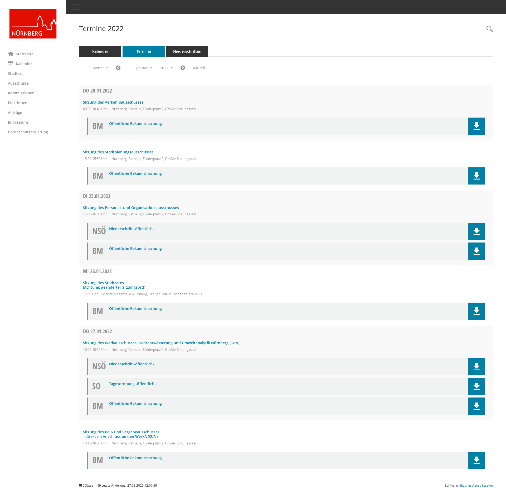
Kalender (24, 63)
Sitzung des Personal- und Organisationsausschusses (131, 207)
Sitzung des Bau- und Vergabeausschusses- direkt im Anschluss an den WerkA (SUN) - (121, 434)
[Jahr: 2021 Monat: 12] (118, 68)
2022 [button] (164, 67)
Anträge (15, 112)
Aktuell (199, 67)
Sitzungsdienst (476, 485)
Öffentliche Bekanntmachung (135, 124)
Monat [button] (99, 67)
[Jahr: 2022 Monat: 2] (183, 68)
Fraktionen (17, 102)
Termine (144, 51)
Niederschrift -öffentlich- (131, 229)
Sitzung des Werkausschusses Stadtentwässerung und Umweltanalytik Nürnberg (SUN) (161, 342)
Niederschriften (187, 51)
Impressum (18, 122)
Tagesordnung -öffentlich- (132, 384)
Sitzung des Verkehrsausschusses (113, 102)
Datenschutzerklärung (28, 131)
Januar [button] (142, 67)
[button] (476, 126)
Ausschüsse (18, 83)
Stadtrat (15, 73)
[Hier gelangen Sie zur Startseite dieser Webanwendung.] (33, 23)
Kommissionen (21, 92)
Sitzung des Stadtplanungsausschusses (118, 151)
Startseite (24, 53)
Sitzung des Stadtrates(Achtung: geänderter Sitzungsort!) (114, 285)
